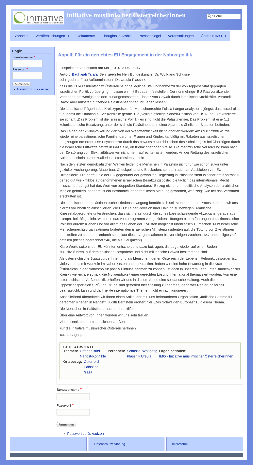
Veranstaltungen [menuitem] (181, 36)
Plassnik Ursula (139, 356)
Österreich (92, 362)
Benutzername (68, 390)
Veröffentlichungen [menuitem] (48, 37)
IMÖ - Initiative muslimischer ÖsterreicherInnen (196, 356)
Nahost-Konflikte (93, 356)
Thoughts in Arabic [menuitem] (116, 36)
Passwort (64, 405)
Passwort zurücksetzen (85, 434)
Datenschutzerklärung (109, 444)
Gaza (88, 372)
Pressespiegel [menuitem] (150, 36)
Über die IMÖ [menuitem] (209, 37)
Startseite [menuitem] (20, 36)
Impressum (180, 444)
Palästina (91, 367)
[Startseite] (38, 23)
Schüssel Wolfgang (142, 351)
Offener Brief (90, 351)
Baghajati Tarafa (85, 74)
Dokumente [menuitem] (86, 36)
